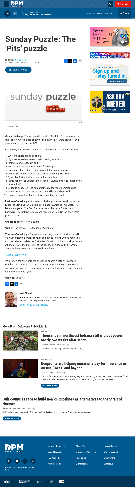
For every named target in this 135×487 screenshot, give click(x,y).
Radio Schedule (110, 446)
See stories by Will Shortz (34, 304)
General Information (56, 446)
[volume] (15, 13)
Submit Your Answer (16, 254)
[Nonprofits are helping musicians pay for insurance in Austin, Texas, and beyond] (20, 368)
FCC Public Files (54, 458)
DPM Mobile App (83, 464)
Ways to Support (111, 452)
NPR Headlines (46, 331)
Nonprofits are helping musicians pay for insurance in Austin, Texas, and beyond (83, 365)
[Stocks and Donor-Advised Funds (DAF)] (110, 36)
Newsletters (81, 458)
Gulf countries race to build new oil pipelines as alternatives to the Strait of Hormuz (62, 401)
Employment (109, 458)
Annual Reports (54, 464)
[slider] (19, 13)
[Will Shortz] (11, 299)
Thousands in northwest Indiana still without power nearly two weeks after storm (81, 337)
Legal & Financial (55, 452)
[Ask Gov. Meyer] (110, 102)
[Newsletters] (110, 74)
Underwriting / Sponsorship (87, 452)
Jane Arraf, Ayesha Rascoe (14, 408)
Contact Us (108, 464)
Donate (124, 4)
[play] (7, 13)
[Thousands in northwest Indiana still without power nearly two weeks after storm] (20, 340)
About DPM (80, 446)
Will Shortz (20, 60)
